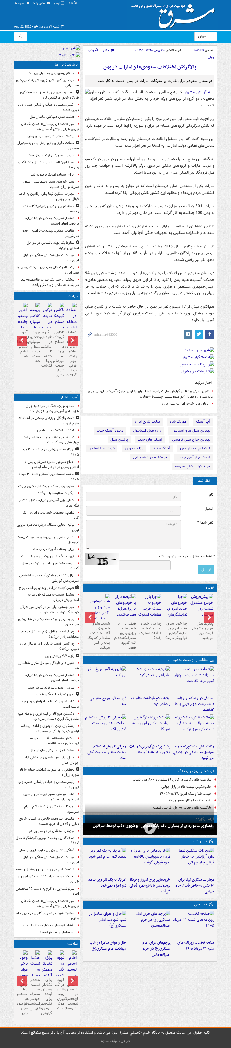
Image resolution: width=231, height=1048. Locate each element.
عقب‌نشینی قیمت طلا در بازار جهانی (186, 786)
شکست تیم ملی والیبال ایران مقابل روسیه (45, 869)
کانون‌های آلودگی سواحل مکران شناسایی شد (48, 665)
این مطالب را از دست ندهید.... (191, 660)
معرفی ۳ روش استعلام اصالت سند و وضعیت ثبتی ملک (106, 752)
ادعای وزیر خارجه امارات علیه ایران (185, 403)
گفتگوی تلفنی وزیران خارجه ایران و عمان (46, 850)
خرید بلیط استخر (102, 448)
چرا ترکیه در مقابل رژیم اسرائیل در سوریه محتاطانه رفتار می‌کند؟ (48, 634)
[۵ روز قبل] (150, 608)
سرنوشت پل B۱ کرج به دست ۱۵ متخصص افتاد (47, 891)
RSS (71, 3)
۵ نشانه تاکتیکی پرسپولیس (55, 430)
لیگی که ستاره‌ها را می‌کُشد (55, 493)
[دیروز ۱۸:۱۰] (193, 861)
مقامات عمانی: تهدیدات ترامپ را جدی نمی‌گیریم (50, 233)
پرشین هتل (119, 440)
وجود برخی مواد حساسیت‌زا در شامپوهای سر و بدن (48, 621)
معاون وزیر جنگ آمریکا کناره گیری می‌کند (45, 486)
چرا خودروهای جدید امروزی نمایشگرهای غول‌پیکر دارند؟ (176, 631)
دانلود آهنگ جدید (110, 431)
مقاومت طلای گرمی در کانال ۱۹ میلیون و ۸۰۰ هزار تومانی (171, 779)
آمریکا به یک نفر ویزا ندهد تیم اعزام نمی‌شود (107, 882)
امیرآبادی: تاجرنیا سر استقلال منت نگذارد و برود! (48, 165)
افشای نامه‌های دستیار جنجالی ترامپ (48, 925)
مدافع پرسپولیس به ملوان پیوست (51, 73)
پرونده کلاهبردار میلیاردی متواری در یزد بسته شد (35, 346)
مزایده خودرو (134, 448)
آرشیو (57, 3)
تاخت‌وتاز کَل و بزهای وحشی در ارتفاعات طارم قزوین (48, 420)
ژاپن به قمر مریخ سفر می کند (108, 701)
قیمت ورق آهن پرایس (193, 457)
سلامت (72, 944)
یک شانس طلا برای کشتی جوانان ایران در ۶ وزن (48, 879)
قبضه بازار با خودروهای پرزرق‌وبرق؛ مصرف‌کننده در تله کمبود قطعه (125, 635)
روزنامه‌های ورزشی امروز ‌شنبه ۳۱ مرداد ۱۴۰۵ (49, 452)
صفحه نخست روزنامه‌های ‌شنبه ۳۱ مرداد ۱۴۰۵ (195, 946)
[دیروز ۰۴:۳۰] (106, 727)
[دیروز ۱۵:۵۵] (106, 679)
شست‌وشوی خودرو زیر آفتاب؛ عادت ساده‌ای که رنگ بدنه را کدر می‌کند (98, 635)
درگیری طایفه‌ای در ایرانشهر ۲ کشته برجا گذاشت (47, 348)
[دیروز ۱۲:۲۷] (193, 727)
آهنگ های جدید (150, 440)
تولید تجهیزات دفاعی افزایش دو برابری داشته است (50, 704)
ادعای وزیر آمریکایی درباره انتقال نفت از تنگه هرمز (49, 503)
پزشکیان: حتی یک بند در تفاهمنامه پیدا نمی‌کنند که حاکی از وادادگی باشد (49, 282)
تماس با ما (39, 3)
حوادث (73, 296)
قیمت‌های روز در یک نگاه (195, 771)
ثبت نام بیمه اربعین (195, 448)
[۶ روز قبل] (124, 611)
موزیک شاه (178, 422)
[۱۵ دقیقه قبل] (193, 679)
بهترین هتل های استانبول (190, 431)
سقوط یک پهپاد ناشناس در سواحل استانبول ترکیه (53, 245)
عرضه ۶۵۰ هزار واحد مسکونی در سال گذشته (50, 566)
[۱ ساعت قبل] (71, 973)
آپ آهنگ (203, 422)
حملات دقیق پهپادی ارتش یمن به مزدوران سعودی (48, 145)
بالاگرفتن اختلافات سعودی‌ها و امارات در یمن (149, 67)
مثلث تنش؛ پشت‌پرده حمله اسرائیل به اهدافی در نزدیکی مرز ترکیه (193, 752)
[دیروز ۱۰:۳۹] (149, 727)
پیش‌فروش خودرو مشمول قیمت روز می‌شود (202, 631)
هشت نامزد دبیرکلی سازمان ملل (52, 116)
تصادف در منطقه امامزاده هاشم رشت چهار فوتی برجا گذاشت (194, 704)
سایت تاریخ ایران (147, 422)
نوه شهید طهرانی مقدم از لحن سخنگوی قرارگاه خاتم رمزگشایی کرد (49, 95)
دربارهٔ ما (20, 3)
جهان (203, 36)
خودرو (210, 587)
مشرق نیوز (174, 14)
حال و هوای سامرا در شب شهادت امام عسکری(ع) (108, 946)
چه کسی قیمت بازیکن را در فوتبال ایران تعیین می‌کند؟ (49, 646)
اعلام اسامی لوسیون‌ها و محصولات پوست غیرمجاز (48, 539)
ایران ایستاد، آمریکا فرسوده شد (52, 174)
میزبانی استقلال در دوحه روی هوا (51, 831)
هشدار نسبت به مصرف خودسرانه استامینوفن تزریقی (53, 597)
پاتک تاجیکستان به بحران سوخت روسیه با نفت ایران (48, 270)
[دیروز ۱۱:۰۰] (106, 924)
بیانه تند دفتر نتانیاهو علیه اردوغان (50, 136)
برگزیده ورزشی (203, 841)
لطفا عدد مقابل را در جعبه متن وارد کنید (186, 556)
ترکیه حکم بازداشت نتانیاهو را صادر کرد (150, 701)
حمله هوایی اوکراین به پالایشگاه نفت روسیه (51, 208)
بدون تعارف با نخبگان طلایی (55, 694)
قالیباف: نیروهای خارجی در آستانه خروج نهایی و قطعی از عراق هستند (49, 821)
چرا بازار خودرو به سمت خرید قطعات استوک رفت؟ (150, 631)
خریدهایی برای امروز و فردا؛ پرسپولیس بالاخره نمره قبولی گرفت (149, 885)
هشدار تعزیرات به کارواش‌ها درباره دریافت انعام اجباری (52, 221)
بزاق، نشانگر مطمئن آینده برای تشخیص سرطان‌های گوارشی (49, 578)
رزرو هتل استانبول (147, 431)
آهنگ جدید (161, 448)
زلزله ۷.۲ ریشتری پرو (59, 656)
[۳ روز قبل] (201, 606)
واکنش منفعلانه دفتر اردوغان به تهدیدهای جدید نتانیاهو (54, 741)
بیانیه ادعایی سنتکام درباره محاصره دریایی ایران (48, 527)
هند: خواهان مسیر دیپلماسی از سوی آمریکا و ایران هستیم (51, 184)
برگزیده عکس (204, 904)
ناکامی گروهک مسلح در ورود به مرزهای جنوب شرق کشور (59, 353)
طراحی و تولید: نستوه (115, 1040)
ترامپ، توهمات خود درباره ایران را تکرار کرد (49, 515)
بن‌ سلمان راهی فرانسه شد (55, 932)
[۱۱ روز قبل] (98, 614)
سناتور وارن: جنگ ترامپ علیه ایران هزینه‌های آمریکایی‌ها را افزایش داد (52, 408)
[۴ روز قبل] (175, 611)
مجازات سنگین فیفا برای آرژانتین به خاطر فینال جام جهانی (194, 885)
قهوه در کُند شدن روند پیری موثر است (47, 556)
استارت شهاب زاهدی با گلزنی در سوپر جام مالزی (47, 916)
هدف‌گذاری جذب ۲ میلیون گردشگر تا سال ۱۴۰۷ (47, 840)
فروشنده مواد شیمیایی (150, 457)
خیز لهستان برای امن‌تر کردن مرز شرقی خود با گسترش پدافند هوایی (49, 609)
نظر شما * (205, 523)
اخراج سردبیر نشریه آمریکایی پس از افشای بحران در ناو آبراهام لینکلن (52, 464)
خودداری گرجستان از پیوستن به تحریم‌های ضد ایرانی (47, 82)
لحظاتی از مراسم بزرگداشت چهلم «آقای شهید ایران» (49, 772)
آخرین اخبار (69, 397)
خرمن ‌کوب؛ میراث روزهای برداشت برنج (46, 587)
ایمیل (209, 509)
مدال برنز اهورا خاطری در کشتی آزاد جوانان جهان (52, 760)
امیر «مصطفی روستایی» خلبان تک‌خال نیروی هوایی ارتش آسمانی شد (50, 126)
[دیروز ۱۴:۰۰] (149, 924)
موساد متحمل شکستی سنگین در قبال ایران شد (51, 257)
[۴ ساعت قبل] (35, 973)
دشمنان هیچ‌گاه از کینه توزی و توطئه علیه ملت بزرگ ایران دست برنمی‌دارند (48, 716)
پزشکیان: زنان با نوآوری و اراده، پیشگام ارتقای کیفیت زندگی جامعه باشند (50, 728)
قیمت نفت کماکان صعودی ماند (189, 800)
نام (211, 495)
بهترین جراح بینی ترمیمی (191, 440)
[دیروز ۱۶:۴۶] (149, 679)
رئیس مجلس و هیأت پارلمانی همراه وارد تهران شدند (48, 107)
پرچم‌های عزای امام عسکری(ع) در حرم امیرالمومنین (156, 949)
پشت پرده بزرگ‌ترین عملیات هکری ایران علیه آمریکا (149, 749)
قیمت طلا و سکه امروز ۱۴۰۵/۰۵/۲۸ (185, 793)
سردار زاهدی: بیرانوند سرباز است (51, 155)
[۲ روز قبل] (149, 861)
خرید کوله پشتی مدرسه (192, 466)
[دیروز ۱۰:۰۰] (149, 828)
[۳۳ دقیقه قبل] (193, 924)
